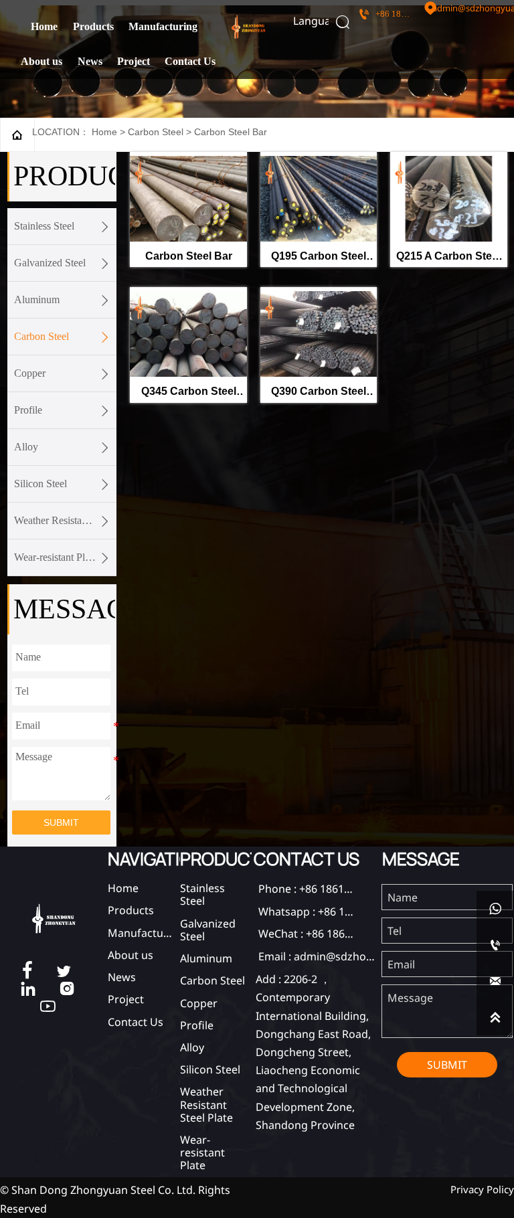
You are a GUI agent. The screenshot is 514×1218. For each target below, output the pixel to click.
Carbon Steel (155, 131)
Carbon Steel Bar (230, 131)
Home (104, 131)
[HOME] (249, 27)
